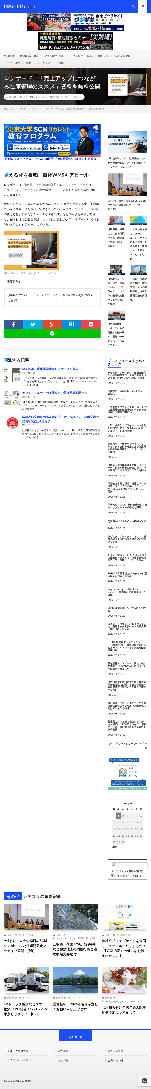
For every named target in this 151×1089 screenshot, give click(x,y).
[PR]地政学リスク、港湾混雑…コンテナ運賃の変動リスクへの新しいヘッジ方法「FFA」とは (127, 162)
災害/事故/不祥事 (54, 55)
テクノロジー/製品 (81, 55)
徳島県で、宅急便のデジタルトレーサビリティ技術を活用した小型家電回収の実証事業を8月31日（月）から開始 (127, 447)
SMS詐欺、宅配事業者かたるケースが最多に (51, 368)
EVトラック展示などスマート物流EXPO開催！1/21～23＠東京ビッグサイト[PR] (26, 1009)
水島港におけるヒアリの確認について (127, 522)
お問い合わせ (115, 1060)
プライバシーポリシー (20, 1060)
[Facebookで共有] (13, 324)
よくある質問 (115, 1050)
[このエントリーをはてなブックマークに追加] (71, 324)
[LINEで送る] (52, 333)
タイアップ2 (28, 998)
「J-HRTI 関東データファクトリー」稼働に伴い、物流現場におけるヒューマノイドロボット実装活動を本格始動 (127, 646)
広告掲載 (63, 1050)
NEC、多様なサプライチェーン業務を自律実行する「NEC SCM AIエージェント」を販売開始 (127, 428)
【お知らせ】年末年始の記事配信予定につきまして (124, 1009)
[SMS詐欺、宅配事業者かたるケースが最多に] (12, 375)
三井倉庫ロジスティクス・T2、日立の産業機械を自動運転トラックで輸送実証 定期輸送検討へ (127, 409)
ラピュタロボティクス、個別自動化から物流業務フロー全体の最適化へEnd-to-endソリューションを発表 (127, 375)
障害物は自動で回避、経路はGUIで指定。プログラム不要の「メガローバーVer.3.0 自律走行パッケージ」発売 (127, 487)
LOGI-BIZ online (22, 1080)
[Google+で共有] (52, 324)
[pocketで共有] (91, 324)
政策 (28, 62)
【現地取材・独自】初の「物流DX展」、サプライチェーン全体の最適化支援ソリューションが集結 (116, 291)
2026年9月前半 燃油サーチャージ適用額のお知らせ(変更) (127, 574)
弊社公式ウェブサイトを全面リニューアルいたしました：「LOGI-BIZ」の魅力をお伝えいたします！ (124, 948)
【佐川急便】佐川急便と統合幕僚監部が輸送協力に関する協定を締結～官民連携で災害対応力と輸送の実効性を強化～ (127, 685)
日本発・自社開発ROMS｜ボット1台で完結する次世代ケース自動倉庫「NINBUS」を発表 (127, 626)
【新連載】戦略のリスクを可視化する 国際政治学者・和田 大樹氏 (116, 237)
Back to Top (75, 1036)
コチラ (51, 295)
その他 (60, 62)
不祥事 (81, 938)
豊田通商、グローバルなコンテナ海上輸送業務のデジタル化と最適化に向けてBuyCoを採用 (127, 706)
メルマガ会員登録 (18, 1050)
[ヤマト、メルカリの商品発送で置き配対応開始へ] (12, 399)
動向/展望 (90, 938)
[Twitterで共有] (33, 324)
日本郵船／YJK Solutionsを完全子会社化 (126, 392)
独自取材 (9, 55)
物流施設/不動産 (29, 55)
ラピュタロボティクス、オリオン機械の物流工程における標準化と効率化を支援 (127, 539)
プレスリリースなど (70, 97)
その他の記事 (52, 97)
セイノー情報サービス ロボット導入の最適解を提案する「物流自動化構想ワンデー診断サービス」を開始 (127, 558)
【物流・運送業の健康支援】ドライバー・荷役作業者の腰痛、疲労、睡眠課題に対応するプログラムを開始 (127, 468)
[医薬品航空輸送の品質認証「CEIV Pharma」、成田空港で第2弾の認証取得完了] (12, 423)
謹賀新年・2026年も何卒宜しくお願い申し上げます (75, 1006)
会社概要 (63, 1060)
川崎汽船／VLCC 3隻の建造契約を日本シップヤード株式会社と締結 (127, 506)
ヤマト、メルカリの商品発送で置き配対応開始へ (54, 392)
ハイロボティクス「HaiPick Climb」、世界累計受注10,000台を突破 (127, 592)
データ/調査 (14, 62)
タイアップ (43, 62)
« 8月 (114, 846)
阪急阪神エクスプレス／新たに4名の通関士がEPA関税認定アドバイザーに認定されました (126, 666)
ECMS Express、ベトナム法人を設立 (127, 609)
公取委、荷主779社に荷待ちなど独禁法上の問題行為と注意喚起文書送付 (75, 949)
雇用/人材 (103, 55)
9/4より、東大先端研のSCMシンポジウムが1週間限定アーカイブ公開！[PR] (127, 205)
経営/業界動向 (122, 55)
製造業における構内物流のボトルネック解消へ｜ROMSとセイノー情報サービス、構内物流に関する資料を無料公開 (127, 725)
